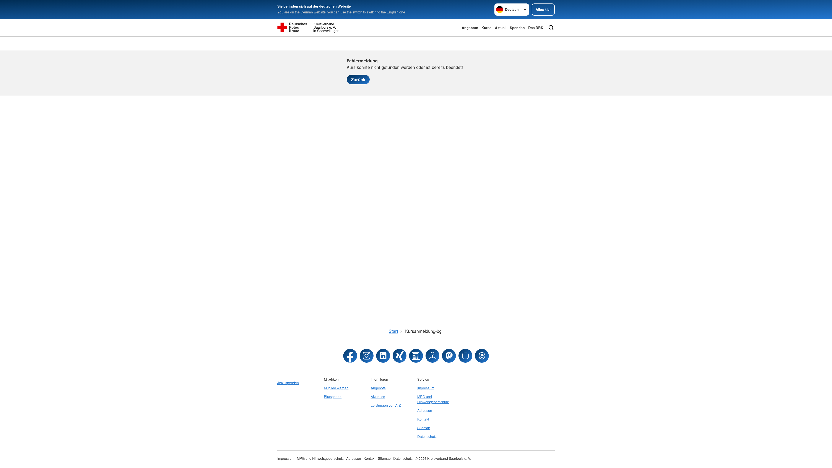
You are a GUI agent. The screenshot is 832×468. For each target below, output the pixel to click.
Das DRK (535, 27)
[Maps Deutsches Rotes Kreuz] (432, 356)
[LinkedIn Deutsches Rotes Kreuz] (383, 356)
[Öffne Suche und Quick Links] (551, 27)
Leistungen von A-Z (386, 405)
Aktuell (500, 27)
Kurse (486, 27)
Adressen (424, 410)
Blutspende (332, 396)
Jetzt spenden (288, 382)
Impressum (425, 387)
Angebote (470, 27)
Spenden (517, 27)
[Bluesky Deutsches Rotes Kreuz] (465, 356)
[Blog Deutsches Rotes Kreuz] (416, 356)
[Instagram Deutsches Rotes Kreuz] (367, 356)
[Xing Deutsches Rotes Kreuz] (399, 356)
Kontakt (423, 419)
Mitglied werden (336, 387)
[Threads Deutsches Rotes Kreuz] (482, 356)
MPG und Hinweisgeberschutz (433, 399)
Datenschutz (427, 436)
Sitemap (423, 427)
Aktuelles (378, 396)
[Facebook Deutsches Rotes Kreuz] (350, 356)
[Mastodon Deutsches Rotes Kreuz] (449, 356)
